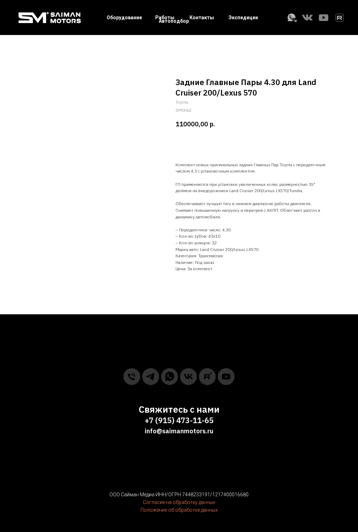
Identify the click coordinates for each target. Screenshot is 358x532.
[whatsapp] (169, 376)
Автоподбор (174, 21)
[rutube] (207, 376)
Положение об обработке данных (179, 510)
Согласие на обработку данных (179, 502)
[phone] (131, 376)
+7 (149, 420)
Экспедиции (243, 17)
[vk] (188, 376)
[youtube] (226, 376)
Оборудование (124, 17)
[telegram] (150, 376)
